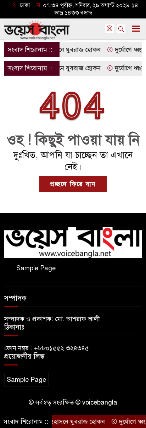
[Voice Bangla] (73, 242)
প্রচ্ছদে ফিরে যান (73, 184)
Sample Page (36, 268)
